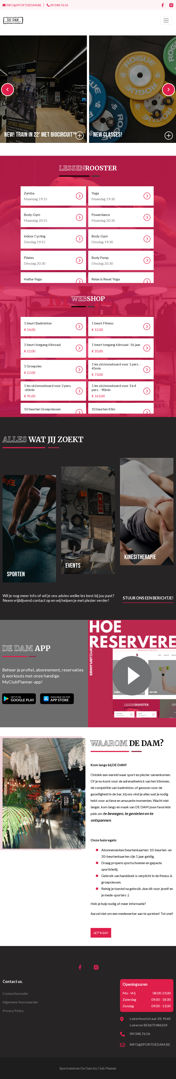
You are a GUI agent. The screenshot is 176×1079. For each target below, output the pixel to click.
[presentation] (7, 89)
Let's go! (101, 933)
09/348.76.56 (59, 5)
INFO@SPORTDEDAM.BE (23, 5)
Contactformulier (15, 993)
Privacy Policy (13, 1011)
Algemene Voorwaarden (20, 1002)
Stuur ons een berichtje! (148, 598)
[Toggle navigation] (166, 20)
